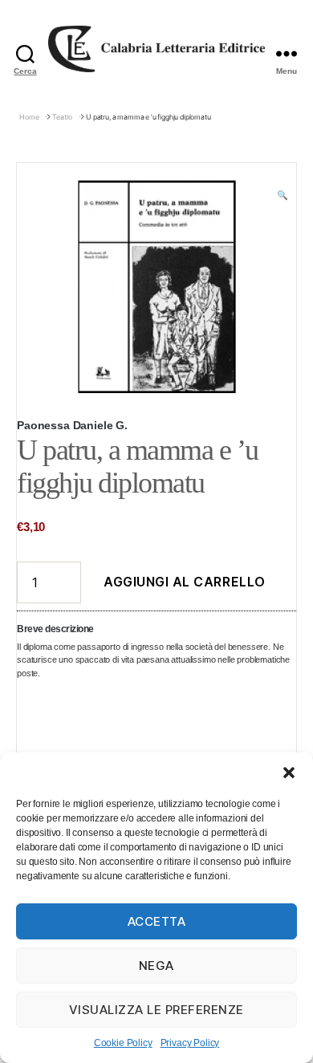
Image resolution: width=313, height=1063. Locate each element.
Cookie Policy (123, 1043)
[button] (289, 773)
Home (29, 116)
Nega (156, 965)
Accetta (157, 921)
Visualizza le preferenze (156, 1009)
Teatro (62, 116)
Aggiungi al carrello (185, 582)
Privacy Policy (190, 1043)
